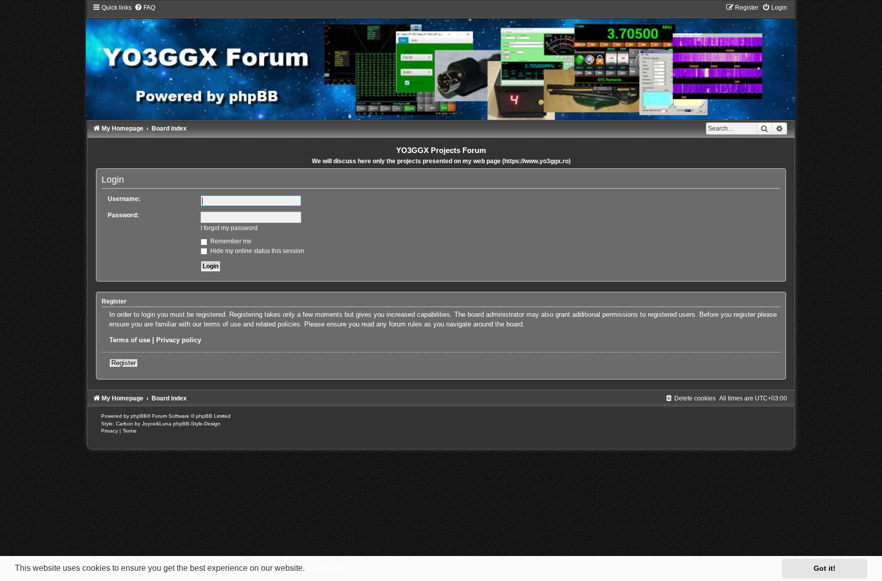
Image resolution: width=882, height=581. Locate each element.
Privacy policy (178, 340)
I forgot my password (229, 228)
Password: (123, 215)
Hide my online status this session (256, 251)
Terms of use (129, 340)
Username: (124, 199)
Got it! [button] (825, 568)
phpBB (139, 416)
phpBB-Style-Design (196, 423)
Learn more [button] (329, 568)
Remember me (230, 241)
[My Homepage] (441, 61)
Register (123, 363)
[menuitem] (144, 7)
